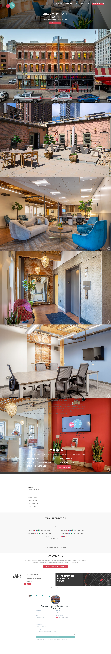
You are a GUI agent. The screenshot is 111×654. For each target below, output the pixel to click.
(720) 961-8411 (31, 495)
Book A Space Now (55, 23)
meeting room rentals (33, 402)
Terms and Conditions (55, 587)
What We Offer (68, 3)
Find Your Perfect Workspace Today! (55, 566)
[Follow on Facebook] (25, 584)
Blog (76, 3)
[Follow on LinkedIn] (30, 584)
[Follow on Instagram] (28, 584)
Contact (88, 3)
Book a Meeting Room (98, 3)
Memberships (59, 3)
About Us (81, 3)
